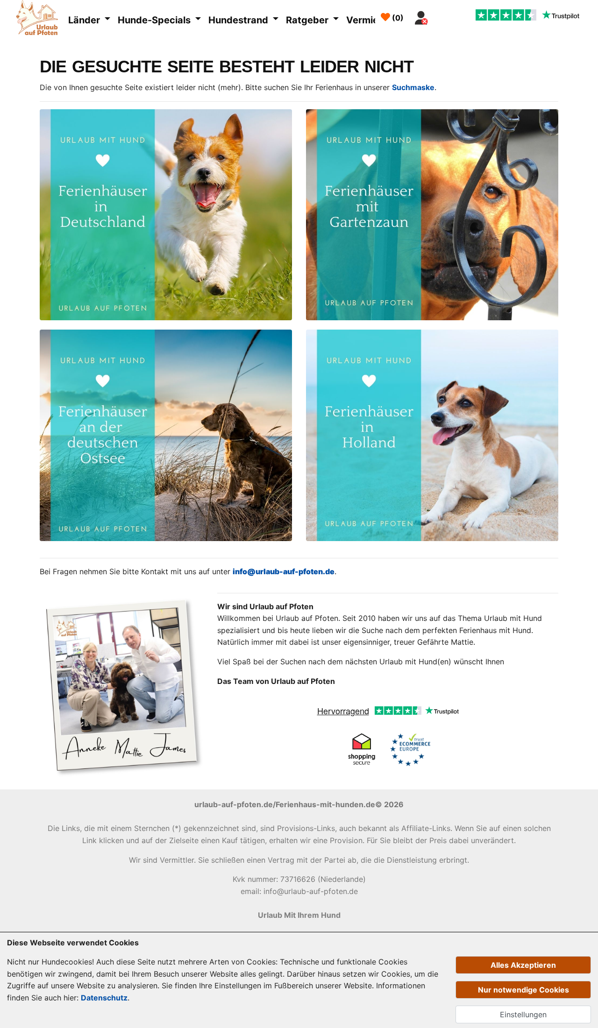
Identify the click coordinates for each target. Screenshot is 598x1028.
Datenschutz (104, 997)
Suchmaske (413, 87)
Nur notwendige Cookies (523, 989)
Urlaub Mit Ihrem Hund (299, 915)
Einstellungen (523, 1014)
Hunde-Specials (155, 20)
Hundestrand (239, 20)
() (397, 17)
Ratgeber (308, 20)
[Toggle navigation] (443, 15)
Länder (85, 20)
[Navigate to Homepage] (39, 19)
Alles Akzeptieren (523, 965)
